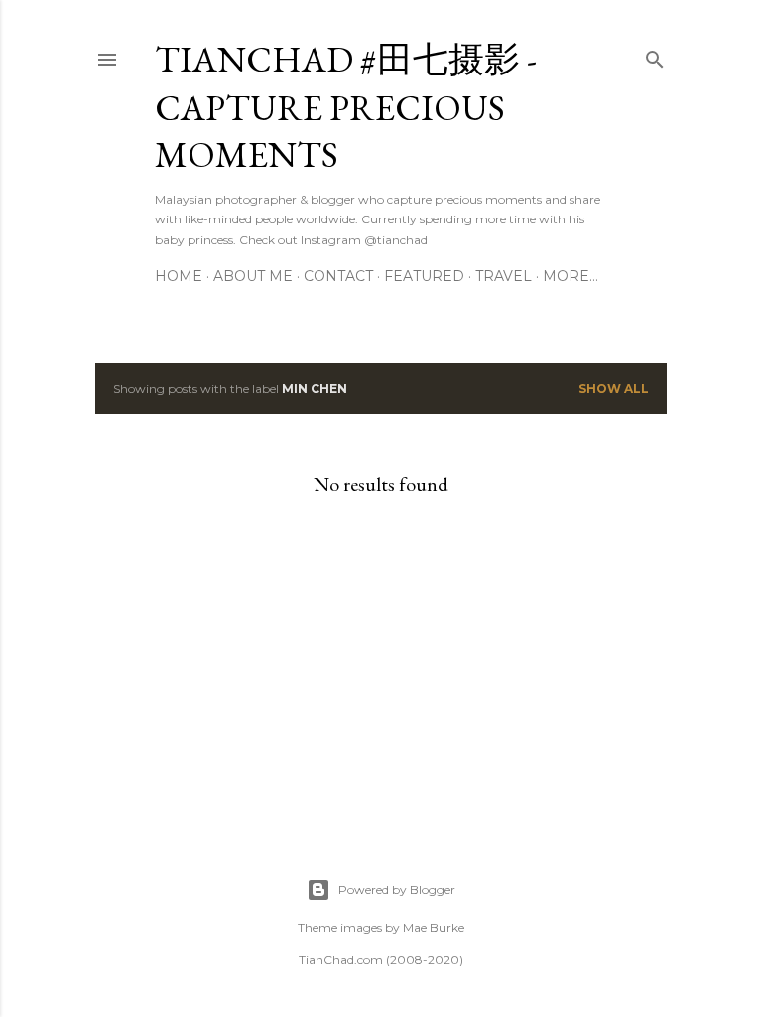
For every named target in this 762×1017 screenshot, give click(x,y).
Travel (503, 276)
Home (178, 276)
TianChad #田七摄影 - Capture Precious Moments (346, 107)
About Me (253, 276)
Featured (424, 276)
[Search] (655, 55)
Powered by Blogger (396, 889)
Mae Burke (433, 927)
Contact (338, 276)
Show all (613, 388)
